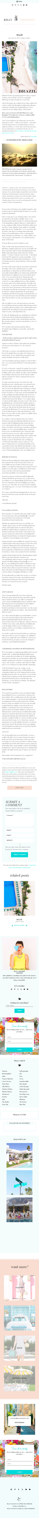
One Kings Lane (24, 1094)
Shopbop (22, 1099)
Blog (22, 38)
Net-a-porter (23, 1091)
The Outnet (23, 1102)
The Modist (5, 1102)
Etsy (21, 1076)
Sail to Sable (23, 1097)
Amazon (4, 1071)
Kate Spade (23, 1084)
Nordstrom (5, 1094)
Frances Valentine (7, 1079)
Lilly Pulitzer (6, 1086)
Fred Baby (33, 136)
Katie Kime (5, 1084)
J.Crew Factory (6, 1081)
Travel (27, 38)
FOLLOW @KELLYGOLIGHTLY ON (19, 1418)
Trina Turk (5, 1104)
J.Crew (21, 1079)
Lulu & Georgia (24, 1086)
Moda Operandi (24, 1089)
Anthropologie (24, 1071)
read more (19, 925)
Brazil (19, 919)
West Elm (22, 1104)
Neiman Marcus (7, 1091)
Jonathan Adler (24, 1081)
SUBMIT (19, 1010)
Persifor (4, 1097)
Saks (3, 1099)
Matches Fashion (7, 1089)
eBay (3, 1076)
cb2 (21, 1073)
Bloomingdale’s (6, 1073)
